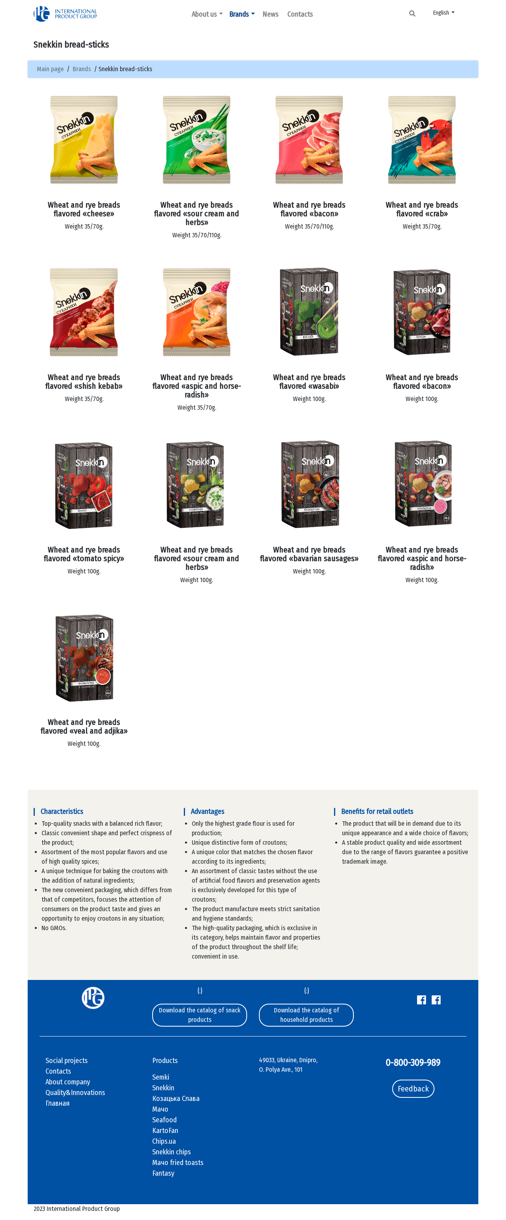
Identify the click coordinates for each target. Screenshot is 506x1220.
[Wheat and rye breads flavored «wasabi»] (309, 312)
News (270, 14)
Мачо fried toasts (178, 1162)
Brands (239, 14)
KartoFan (165, 1130)
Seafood (164, 1120)
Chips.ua (164, 1141)
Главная (57, 1103)
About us (204, 14)
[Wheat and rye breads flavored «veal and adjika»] (84, 657)
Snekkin (163, 1088)
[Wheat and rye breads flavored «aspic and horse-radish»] (196, 312)
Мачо (160, 1109)
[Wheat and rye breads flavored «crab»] (422, 140)
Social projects (66, 1060)
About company (67, 1082)
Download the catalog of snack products (199, 1014)
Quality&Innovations (75, 1092)
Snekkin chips (171, 1152)
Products (165, 1060)
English (441, 12)
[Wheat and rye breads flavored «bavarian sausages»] (309, 484)
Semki (160, 1077)
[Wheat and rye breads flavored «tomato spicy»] (84, 484)
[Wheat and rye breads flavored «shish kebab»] (84, 312)
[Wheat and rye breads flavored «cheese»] (84, 140)
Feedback (413, 1088)
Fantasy (163, 1173)
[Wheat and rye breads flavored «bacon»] (309, 140)
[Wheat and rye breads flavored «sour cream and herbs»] (196, 140)
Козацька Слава (176, 1098)
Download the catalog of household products (306, 1014)
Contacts (300, 14)
